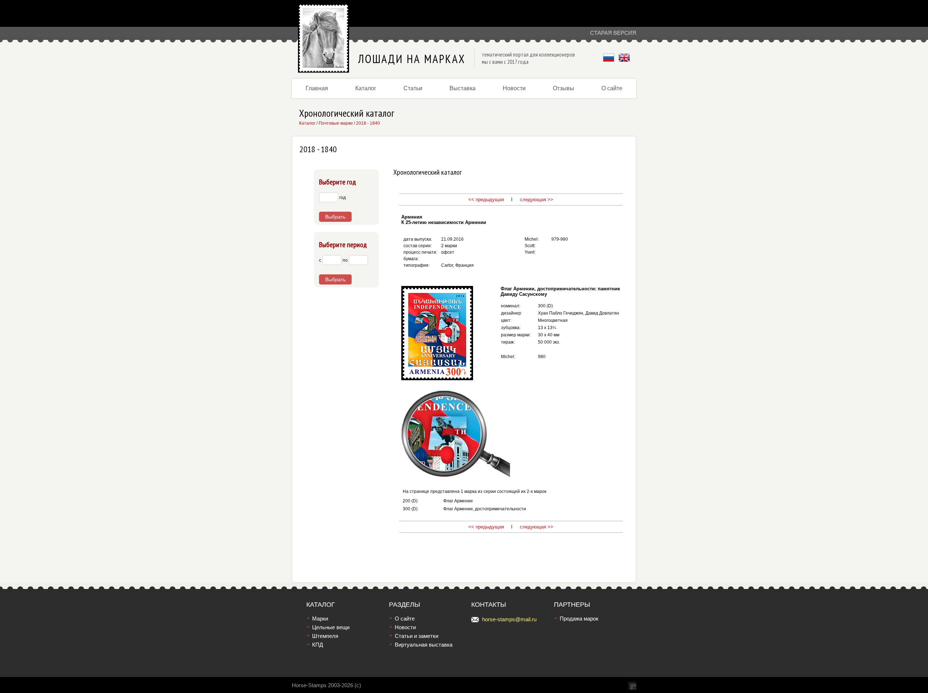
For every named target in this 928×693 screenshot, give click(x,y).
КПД (317, 645)
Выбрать (335, 217)
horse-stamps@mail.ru (509, 619)
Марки (320, 618)
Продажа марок (579, 618)
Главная (317, 88)
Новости (514, 88)
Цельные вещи (330, 627)
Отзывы (563, 88)
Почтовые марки (336, 123)
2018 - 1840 (368, 123)
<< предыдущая (486, 199)
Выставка (463, 88)
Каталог (365, 88)
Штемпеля (325, 636)
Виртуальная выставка (423, 645)
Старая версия (613, 33)
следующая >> (535, 199)
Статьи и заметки (416, 636)
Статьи (412, 88)
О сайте (611, 88)
